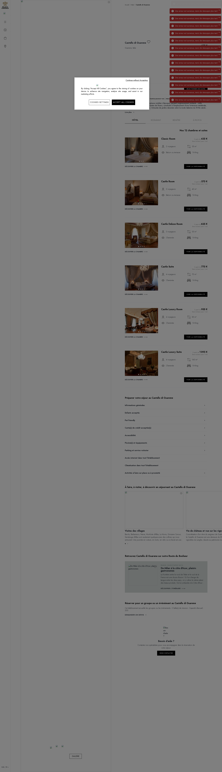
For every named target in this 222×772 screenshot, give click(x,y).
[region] (111, 93)
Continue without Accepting (137, 80)
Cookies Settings (99, 102)
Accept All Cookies (123, 102)
